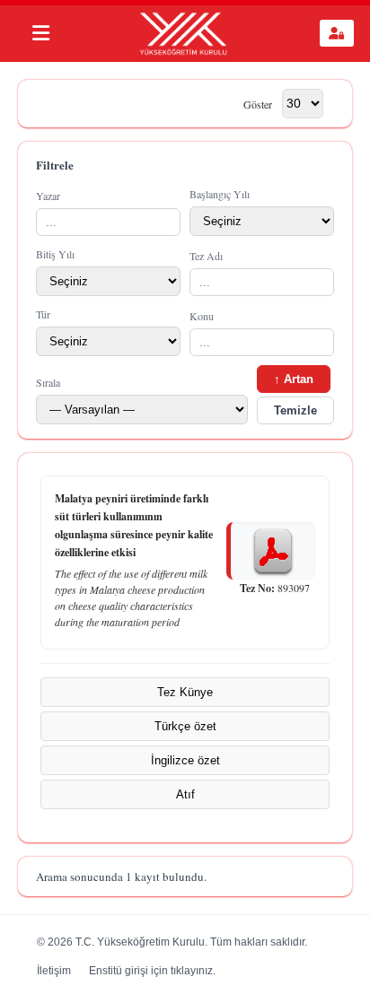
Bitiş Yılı (55, 254)
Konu (201, 316)
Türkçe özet (185, 726)
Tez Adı (206, 256)
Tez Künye (185, 692)
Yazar (48, 195)
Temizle (295, 410)
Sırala (48, 382)
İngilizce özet (185, 760)
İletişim (54, 970)
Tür (43, 314)
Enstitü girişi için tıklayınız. (152, 970)
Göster (257, 103)
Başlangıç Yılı (219, 194)
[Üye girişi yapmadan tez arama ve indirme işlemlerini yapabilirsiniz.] (337, 33)
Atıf (185, 794)
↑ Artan (293, 379)
